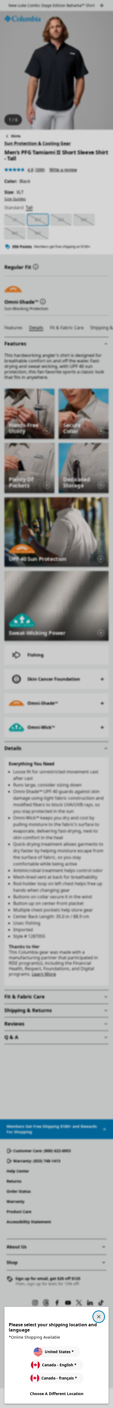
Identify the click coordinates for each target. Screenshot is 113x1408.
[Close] (98, 1316)
